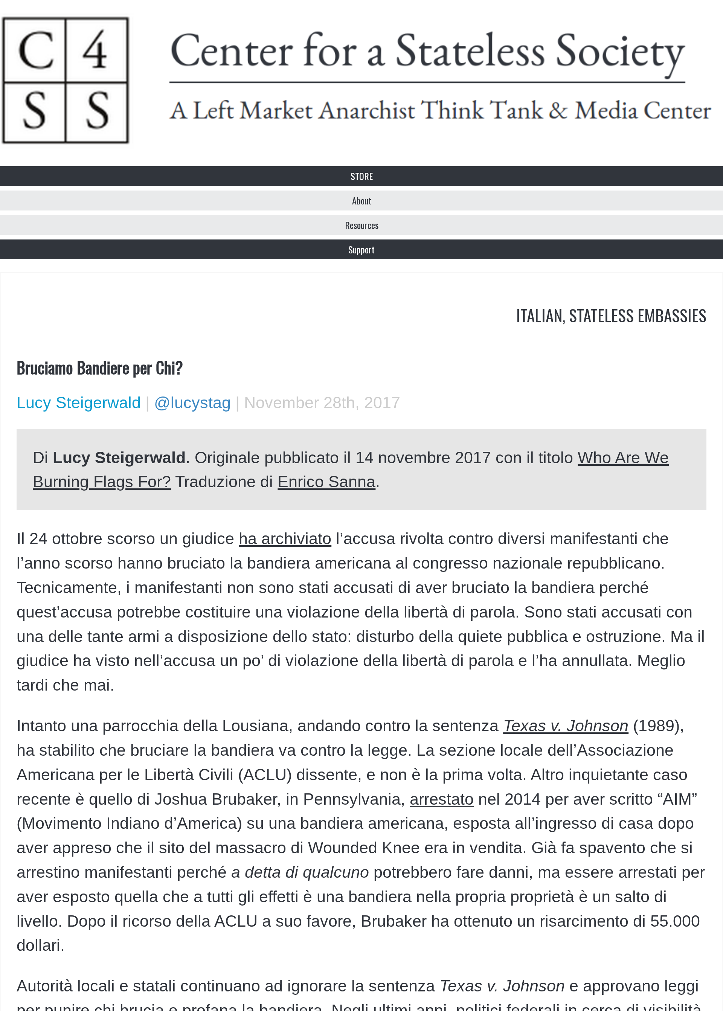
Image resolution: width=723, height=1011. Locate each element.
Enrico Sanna (326, 482)
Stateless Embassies (637, 315)
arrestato (442, 799)
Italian (539, 315)
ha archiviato (285, 538)
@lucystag (192, 402)
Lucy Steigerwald (79, 402)
